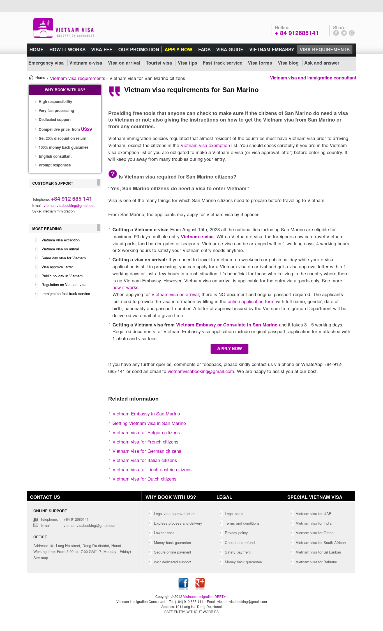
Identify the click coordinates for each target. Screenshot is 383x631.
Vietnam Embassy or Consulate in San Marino (227, 324)
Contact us (45, 496)
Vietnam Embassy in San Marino (146, 413)
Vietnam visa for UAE (313, 513)
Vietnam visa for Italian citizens (144, 460)
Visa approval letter (57, 266)
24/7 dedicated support (172, 561)
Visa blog (288, 62)
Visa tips (187, 62)
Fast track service (222, 62)
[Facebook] (336, 33)
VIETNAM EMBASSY (271, 49)
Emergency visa (46, 62)
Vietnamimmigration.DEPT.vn (205, 596)
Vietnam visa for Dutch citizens (144, 478)
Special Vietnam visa (314, 496)
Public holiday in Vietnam (62, 275)
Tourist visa (159, 62)
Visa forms (260, 62)
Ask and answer (322, 62)
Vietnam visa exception (60, 240)
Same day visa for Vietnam (63, 257)
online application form (251, 301)
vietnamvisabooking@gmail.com (70, 205)
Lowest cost (164, 532)
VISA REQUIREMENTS (325, 49)
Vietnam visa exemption (205, 145)
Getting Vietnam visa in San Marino (149, 423)
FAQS (204, 49)
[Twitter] (344, 33)
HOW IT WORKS (67, 49)
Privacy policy (236, 532)
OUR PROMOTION (138, 49)
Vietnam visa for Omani (315, 532)
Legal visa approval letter (174, 513)
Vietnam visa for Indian (314, 523)
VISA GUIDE (229, 49)
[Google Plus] (352, 33)
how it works (125, 287)
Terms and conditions (242, 523)
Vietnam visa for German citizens (146, 450)
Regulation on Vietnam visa (63, 284)
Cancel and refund (240, 542)
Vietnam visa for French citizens (145, 441)
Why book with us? (171, 496)
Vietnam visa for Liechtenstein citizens (152, 469)
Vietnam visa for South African (321, 542)
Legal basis (234, 513)
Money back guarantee (172, 542)
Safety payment (238, 552)
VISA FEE (101, 49)
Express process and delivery (178, 523)
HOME (36, 49)
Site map (40, 557)
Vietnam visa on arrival (60, 249)
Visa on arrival (124, 62)
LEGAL (224, 496)
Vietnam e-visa (85, 62)
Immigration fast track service (65, 293)
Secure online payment (172, 552)
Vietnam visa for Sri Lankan (318, 552)
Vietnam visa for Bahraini (316, 561)
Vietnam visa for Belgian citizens (146, 432)
